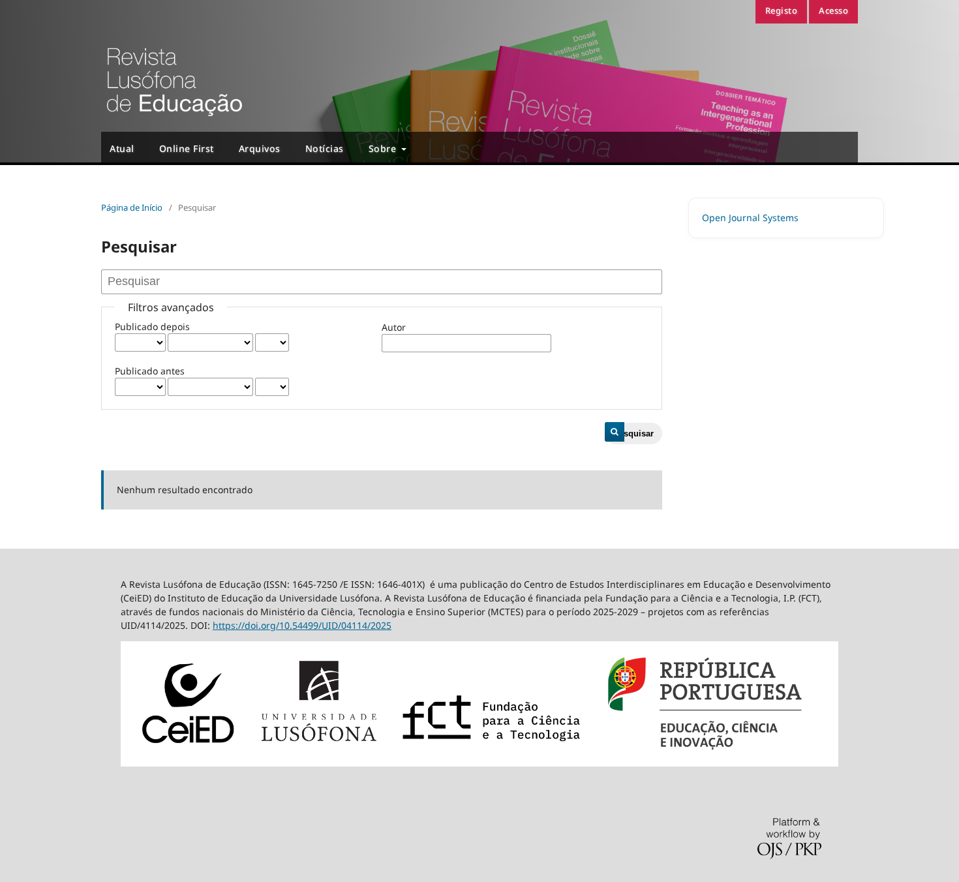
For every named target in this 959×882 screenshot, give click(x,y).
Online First (186, 148)
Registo (781, 10)
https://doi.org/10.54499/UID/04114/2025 (302, 625)
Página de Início (131, 207)
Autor (394, 327)
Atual (122, 148)
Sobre (384, 148)
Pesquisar (633, 433)
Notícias (324, 148)
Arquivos (260, 148)
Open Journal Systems (750, 217)
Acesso (833, 10)
